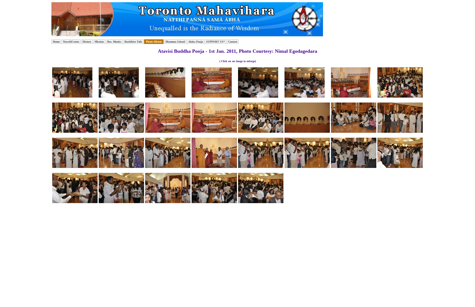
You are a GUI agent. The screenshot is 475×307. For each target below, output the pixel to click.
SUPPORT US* (215, 41)
